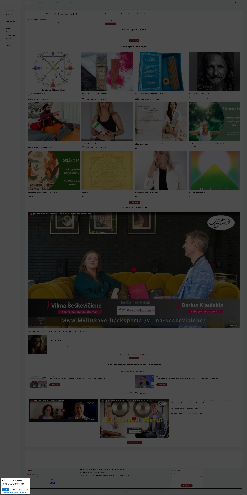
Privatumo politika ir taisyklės (7, 492)
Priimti (5, 489)
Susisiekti (26, 492)
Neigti (13, 489)
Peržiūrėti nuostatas (23, 489)
